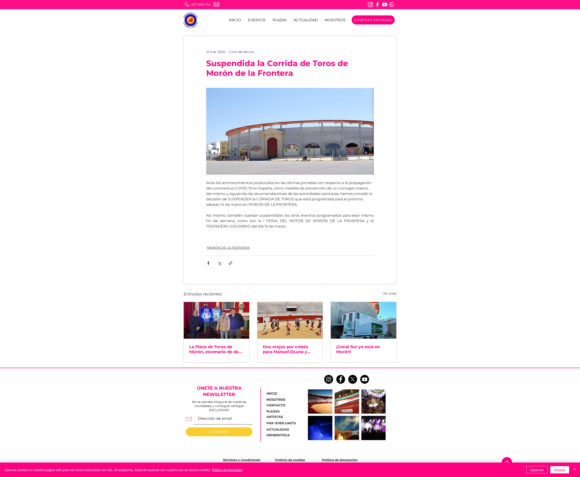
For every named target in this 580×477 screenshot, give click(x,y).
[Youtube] (385, 4)
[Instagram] (370, 4)
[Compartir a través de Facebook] (208, 263)
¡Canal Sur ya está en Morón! (358, 349)
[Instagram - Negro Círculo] (328, 379)
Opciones (537, 469)
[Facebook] (377, 4)
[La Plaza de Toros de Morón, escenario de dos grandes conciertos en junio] (216, 320)
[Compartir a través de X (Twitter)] (219, 263)
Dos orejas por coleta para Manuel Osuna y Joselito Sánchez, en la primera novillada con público (286, 349)
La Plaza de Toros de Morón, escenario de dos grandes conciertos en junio (215, 349)
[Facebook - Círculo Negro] (340, 379)
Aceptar (559, 469)
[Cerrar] (574, 469)
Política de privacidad (227, 469)
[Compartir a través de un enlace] (230, 263)
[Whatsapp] (392, 4)
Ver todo (389, 293)
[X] (352, 379)
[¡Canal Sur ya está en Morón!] (363, 320)
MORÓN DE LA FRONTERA (228, 248)
